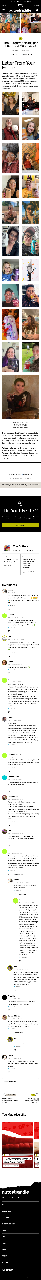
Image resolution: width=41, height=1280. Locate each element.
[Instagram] (3, 1197)
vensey (10, 718)
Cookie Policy (17, 1277)
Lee (9, 830)
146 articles (29, 551)
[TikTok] (9, 1197)
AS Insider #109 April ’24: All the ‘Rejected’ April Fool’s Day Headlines (28, 563)
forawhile (11, 996)
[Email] (15, 1197)
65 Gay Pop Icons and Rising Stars (11, 560)
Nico (15, 967)
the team (6, 1165)
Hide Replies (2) (18, 874)
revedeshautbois (14, 754)
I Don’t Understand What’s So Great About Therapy (17, 1160)
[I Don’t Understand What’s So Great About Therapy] (17, 1145)
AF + (7, 1154)
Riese (5, 565)
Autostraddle (15, 1)
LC (9, 850)
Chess (10, 661)
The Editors (15, 50)
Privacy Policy (24, 1277)
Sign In (3, 5)
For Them (27, 1)
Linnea (10, 590)
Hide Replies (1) (23, 894)
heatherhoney (13, 776)
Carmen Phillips (14, 1016)
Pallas (10, 637)
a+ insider (27, 478)
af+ (20, 38)
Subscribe (36, 5)
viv (9, 679)
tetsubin (11, 615)
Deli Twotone (13, 796)
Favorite (18, 55)
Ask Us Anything (8, 453)
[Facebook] (6, 1197)
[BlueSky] (19, 1197)
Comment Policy (31, 1277)
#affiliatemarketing (16, 478)
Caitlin (10, 1056)
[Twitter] (12, 1197)
